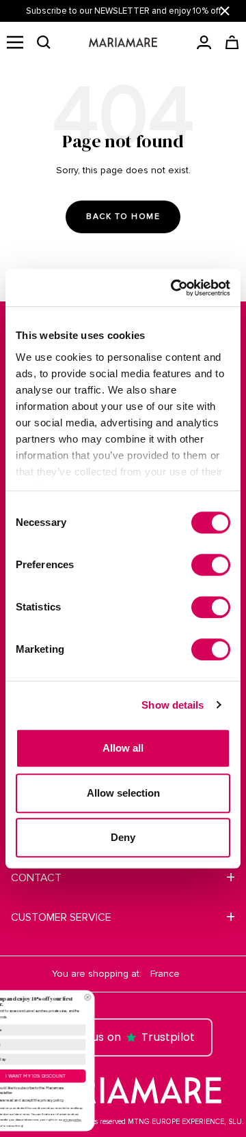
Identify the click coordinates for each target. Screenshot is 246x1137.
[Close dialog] (166, 997)
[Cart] (232, 42)
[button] (44, 42)
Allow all (123, 748)
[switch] (210, 565)
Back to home (123, 216)
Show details (172, 705)
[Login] (204, 42)
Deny (123, 837)
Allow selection (123, 793)
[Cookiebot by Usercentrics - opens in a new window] (173, 288)
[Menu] (15, 42)
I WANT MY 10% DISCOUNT (114, 1075)
